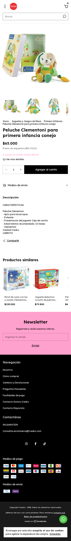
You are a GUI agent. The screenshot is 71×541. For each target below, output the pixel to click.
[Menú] (5, 6)
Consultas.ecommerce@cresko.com (22, 431)
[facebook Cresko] (35, 443)
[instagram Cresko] (26, 443)
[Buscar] (64, 16)
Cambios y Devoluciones (16, 382)
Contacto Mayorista (13, 408)
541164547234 (10, 424)
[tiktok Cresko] (44, 443)
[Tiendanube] (35, 521)
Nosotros (8, 369)
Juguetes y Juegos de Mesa (27, 121)
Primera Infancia (53, 121)
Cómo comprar (11, 376)
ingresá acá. (59, 512)
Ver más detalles (15, 159)
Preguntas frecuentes (14, 389)
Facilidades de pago (14, 395)
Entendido (55, 534)
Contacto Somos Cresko (16, 401)
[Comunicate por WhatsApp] (63, 519)
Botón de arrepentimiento (35, 516)
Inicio (6, 121)
